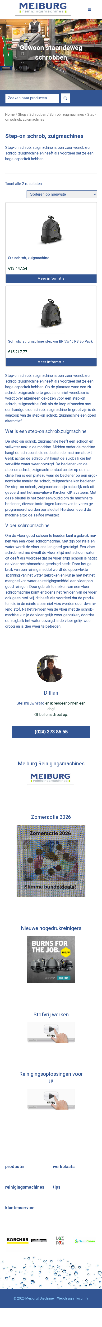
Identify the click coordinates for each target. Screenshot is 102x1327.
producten (15, 1167)
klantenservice (19, 1208)
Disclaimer (47, 1298)
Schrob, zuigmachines (67, 114)
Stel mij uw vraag (30, 703)
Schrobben (37, 114)
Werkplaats (64, 1167)
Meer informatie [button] (51, 278)
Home (10, 114)
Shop (22, 114)
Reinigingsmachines (24, 1187)
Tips (56, 1187)
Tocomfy (81, 1298)
